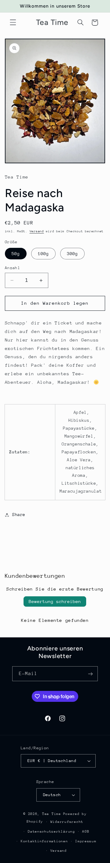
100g (43, 253)
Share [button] (18, 514)
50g (16, 253)
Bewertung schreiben (55, 601)
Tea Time (51, 814)
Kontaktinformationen (44, 841)
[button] (13, 22)
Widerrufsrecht (66, 822)
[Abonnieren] (90, 673)
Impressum (86, 841)
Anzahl (12, 267)
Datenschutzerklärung (51, 832)
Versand (37, 231)
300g (72, 253)
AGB (85, 832)
